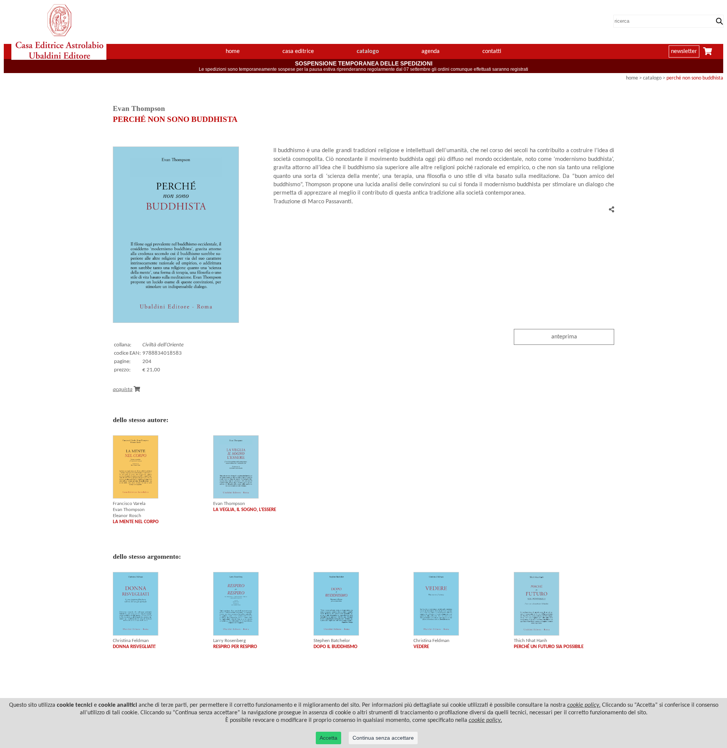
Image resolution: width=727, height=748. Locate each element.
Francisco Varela (129, 503)
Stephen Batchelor (332, 640)
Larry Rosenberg (229, 640)
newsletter (684, 51)
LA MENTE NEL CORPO (136, 521)
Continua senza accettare (383, 738)
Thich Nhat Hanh (530, 640)
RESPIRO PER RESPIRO (235, 646)
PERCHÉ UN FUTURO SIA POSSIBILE (548, 646)
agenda (430, 51)
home (233, 51)
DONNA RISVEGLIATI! (134, 646)
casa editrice (298, 51)
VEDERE (421, 646)
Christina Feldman (131, 640)
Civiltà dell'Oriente (163, 345)
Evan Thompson (129, 509)
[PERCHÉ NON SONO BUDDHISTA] (176, 321)
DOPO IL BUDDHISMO (335, 646)
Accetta (328, 738)
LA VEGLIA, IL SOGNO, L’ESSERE (244, 509)
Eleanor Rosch (127, 515)
